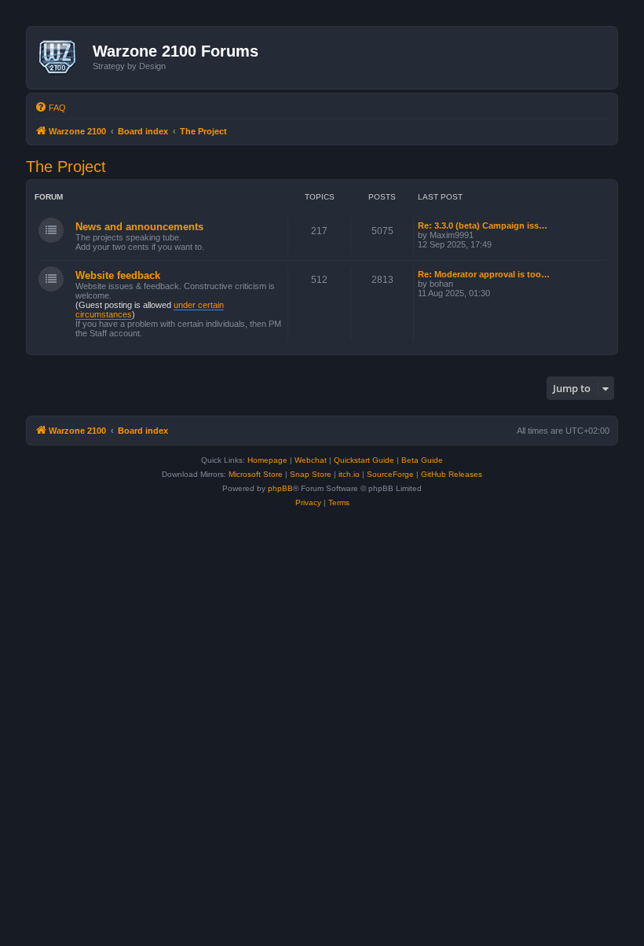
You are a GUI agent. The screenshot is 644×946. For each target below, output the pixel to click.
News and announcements (139, 227)
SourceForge (390, 474)
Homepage (267, 460)
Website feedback (117, 275)
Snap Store (310, 474)
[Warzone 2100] (62, 57)
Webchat (311, 460)
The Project (66, 166)
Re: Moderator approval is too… (484, 274)
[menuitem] (50, 107)
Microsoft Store (256, 474)
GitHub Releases (451, 474)
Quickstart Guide (364, 460)
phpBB (280, 488)
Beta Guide (422, 460)
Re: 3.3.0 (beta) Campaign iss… (482, 225)
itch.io (349, 474)
